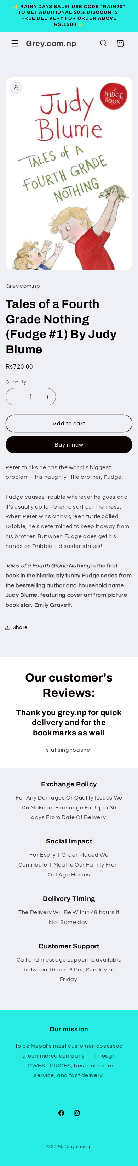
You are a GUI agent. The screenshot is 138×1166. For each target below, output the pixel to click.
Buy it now (69, 445)
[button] (15, 43)
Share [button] (20, 627)
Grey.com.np (78, 1147)
